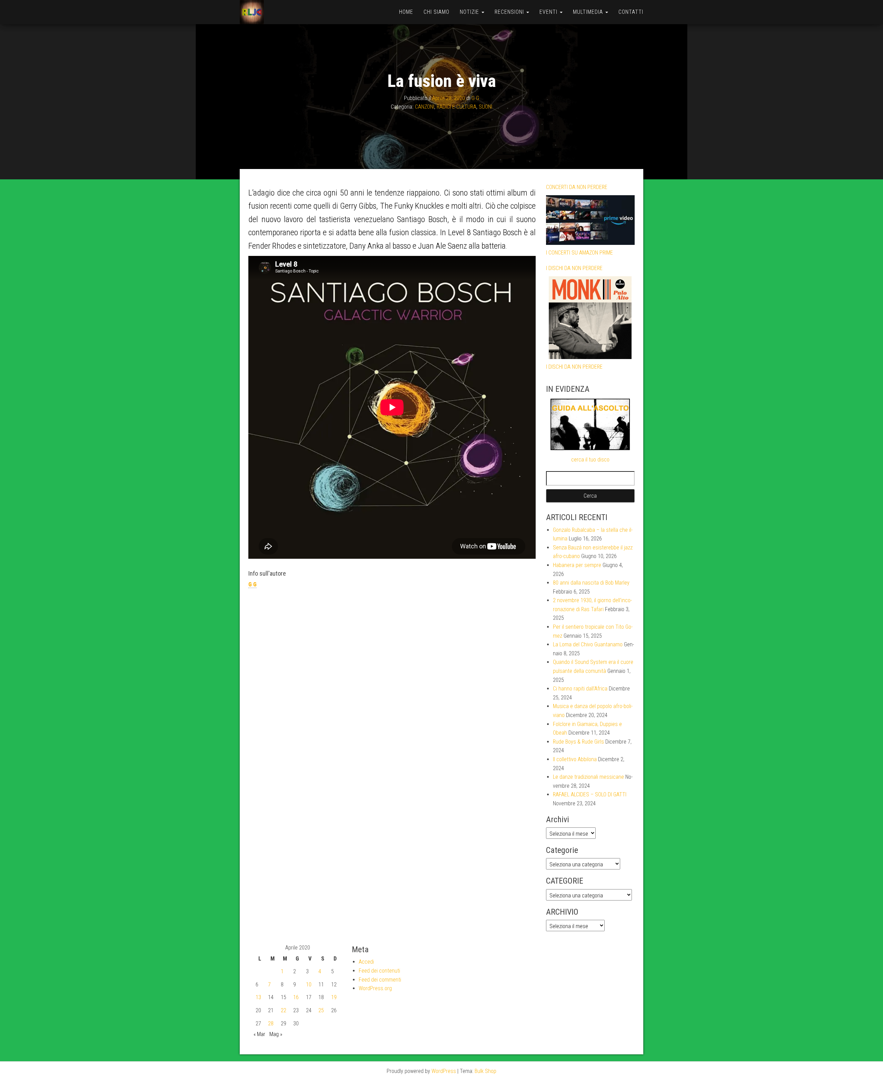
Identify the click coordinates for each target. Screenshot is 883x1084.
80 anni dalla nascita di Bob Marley (591, 582)
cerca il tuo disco (590, 459)
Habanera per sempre (577, 565)
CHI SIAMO (436, 12)
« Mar (259, 1034)
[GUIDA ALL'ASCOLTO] (590, 424)
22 (283, 1010)
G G (475, 98)
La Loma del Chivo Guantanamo (588, 644)
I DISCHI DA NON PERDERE (574, 268)
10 (308, 984)
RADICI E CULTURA (456, 106)
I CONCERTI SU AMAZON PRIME (579, 252)
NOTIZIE (470, 12)
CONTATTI (630, 12)
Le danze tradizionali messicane (588, 777)
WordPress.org (375, 988)
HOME (406, 12)
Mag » (275, 1034)
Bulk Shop (485, 1071)
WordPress (443, 1071)
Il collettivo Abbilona (575, 759)
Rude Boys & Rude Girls (578, 741)
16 (296, 997)
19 (334, 997)
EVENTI (549, 12)
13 (258, 997)
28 (271, 1023)
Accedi (366, 961)
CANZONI (424, 106)
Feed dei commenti (380, 979)
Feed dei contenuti (379, 970)
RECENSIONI (510, 12)
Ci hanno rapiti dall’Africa (580, 688)
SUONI (485, 106)
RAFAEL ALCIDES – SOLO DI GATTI (589, 794)
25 (321, 1010)
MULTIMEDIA (589, 12)
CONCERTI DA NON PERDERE (576, 187)
